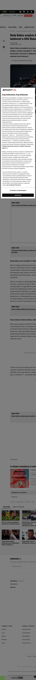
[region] (18, 143)
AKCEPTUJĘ (18, 195)
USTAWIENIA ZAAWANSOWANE (18, 190)
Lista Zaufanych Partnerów (13, 185)
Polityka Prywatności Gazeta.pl (10, 146)
